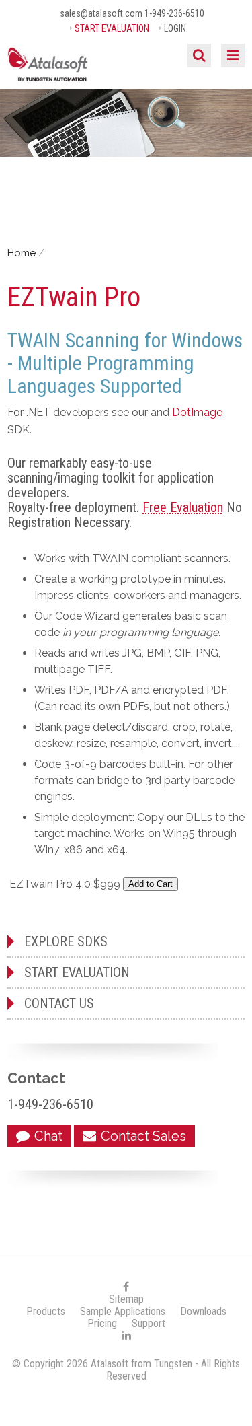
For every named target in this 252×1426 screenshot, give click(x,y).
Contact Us (59, 1003)
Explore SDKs (66, 941)
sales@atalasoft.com (101, 13)
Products (45, 1311)
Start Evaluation (77, 972)
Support (148, 1323)
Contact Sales (143, 1136)
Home (21, 253)
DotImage (197, 412)
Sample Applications (122, 1311)
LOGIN (175, 28)
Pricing (102, 1323)
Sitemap (126, 1299)
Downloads (203, 1311)
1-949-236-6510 (174, 13)
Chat (48, 1136)
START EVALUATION (112, 28)
